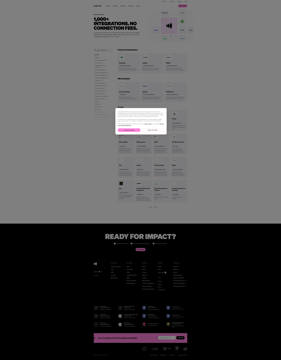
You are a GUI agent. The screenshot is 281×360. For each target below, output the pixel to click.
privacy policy (148, 124)
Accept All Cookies (129, 130)
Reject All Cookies (153, 130)
